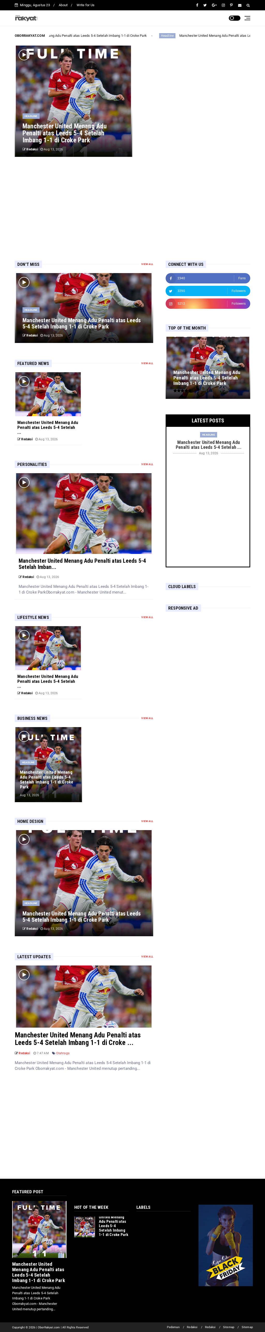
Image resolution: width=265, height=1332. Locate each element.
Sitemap (228, 1327)
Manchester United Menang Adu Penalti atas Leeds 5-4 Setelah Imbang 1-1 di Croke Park (74, 36)
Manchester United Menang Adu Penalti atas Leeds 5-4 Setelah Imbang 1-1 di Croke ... (78, 1039)
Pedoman (173, 1327)
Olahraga (63, 1053)
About (63, 5)
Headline (162, 36)
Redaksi (192, 1327)
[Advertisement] (132, 208)
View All (147, 264)
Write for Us (85, 5)
